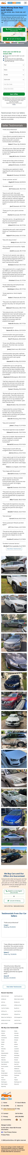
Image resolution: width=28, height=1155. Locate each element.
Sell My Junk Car (4, 1014)
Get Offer (14, 94)
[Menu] (25, 3)
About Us (20, 1106)
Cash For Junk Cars (18, 996)
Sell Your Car (4, 1011)
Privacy (14, 104)
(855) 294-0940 (19, 1116)
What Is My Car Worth (19, 999)
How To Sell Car (17, 1011)
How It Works (21, 1102)
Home (5, 1102)
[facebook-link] (17, 1120)
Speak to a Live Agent (14, 29)
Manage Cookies (6, 1125)
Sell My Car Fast (17, 1005)
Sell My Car (3, 999)
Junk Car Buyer (4, 1023)
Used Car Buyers (18, 1023)
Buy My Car (16, 1008)
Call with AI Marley (15, 39)
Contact (5, 1113)
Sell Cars (3, 1002)
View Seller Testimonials (14, 987)
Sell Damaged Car (18, 1017)
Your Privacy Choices (10, 1132)
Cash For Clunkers (5, 1008)
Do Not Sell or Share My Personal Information (11, 1128)
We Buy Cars (17, 1002)
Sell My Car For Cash (5, 1020)
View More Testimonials (14, 549)
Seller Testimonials (9, 1109)
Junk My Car (3, 1005)
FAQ (18, 1109)
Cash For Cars (17, 1020)
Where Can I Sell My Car (6, 1017)
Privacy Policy (5, 1135)
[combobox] (14, 65)
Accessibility (7, 1119)
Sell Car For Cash (5, 996)
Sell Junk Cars (17, 1014)
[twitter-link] (20, 1120)
